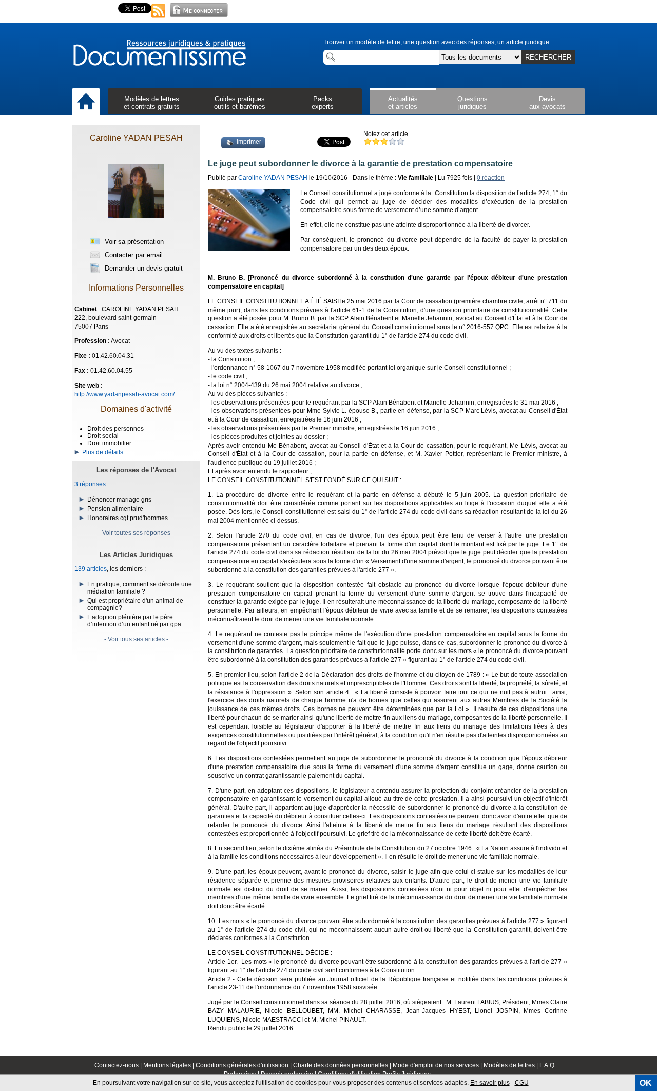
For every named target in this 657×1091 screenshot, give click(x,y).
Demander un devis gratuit (143, 268)
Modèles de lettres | (511, 1065)
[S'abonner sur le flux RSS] (158, 18)
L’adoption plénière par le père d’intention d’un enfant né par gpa (134, 621)
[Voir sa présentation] (136, 227)
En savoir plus (490, 1082)
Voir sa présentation (133, 241)
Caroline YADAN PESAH (136, 137)
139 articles (90, 568)
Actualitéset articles (403, 102)
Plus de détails (101, 452)
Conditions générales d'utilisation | (244, 1065)
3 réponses (90, 484)
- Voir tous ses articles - (136, 639)
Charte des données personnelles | (343, 1065)
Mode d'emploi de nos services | (438, 1065)
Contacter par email (133, 255)
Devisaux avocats (547, 102)
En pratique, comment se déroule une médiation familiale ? (139, 588)
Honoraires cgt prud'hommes (127, 518)
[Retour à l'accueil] (159, 53)
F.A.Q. (547, 1065)
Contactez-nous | (118, 1065)
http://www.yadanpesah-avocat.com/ (124, 394)
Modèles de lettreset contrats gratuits (152, 102)
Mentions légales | (169, 1065)
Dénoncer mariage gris (119, 499)
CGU (522, 1082)
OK (646, 1083)
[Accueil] (86, 102)
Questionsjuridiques (472, 102)
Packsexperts (323, 102)
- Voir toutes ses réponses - (136, 533)
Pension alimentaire (115, 508)
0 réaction (491, 177)
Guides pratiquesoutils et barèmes (239, 102)
